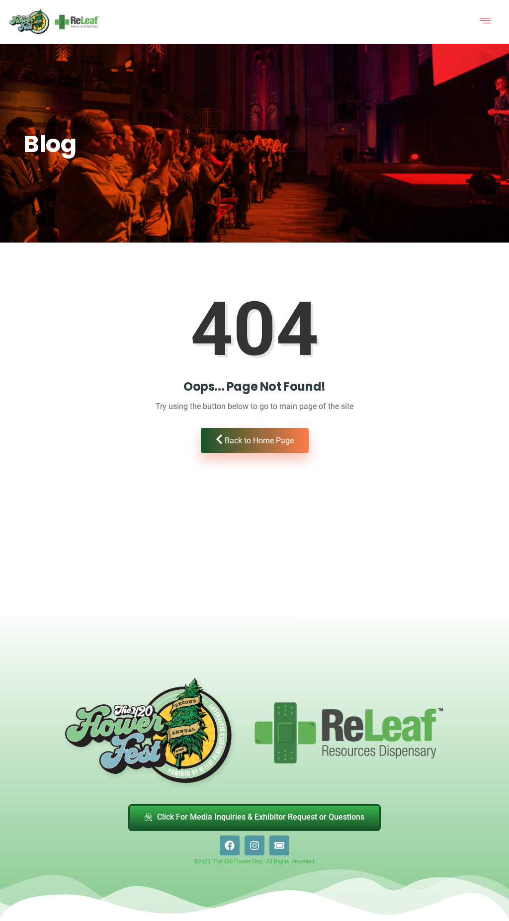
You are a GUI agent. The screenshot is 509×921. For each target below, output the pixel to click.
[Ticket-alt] (279, 845)
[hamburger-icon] (485, 21)
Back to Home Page (258, 440)
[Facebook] (230, 845)
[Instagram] (254, 845)
